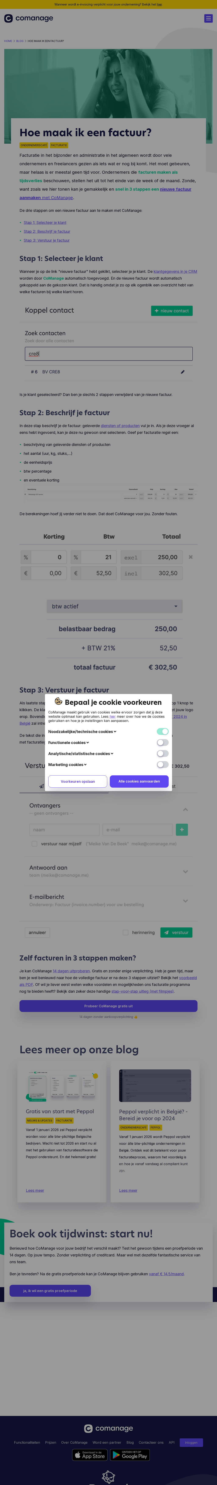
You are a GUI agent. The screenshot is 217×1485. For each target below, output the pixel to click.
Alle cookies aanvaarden (139, 781)
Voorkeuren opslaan (78, 781)
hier (113, 716)
